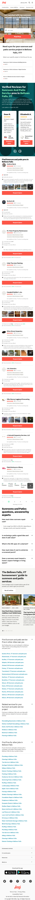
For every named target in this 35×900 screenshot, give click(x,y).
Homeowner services (7, 848)
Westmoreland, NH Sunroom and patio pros (14, 674)
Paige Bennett (6, 608)
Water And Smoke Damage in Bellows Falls (14, 821)
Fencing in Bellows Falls (9, 791)
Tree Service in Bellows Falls (10, 762)
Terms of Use (13, 892)
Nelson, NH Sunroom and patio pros (12, 697)
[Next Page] (32, 502)
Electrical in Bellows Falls (9, 732)
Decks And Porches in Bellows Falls (12, 727)
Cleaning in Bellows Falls (9, 759)
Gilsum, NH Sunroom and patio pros (12, 683)
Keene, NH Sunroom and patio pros (12, 686)
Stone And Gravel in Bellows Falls (12, 809)
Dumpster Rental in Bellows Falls (12, 803)
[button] (5, 187)
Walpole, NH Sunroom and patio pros (13, 662)
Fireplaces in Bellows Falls (10, 800)
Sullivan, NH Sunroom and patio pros (13, 695)
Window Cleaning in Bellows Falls (12, 794)
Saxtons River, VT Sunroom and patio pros (14, 654)
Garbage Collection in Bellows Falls (12, 765)
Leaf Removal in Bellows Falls (11, 812)
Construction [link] (5, 7)
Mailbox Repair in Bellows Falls (11, 806)
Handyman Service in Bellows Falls (12, 777)
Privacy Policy (21, 892)
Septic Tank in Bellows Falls (10, 788)
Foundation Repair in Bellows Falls (12, 797)
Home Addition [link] (14, 7)
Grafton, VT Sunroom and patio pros (12, 659)
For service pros (6, 853)
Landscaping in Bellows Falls (10, 786)
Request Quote (17, 193)
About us (4, 862)
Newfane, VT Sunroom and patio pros (13, 677)
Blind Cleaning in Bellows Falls (11, 824)
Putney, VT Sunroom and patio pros (12, 668)
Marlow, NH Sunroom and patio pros (12, 692)
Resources (4, 857)
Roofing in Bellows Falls (9, 783)
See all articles (9, 590)
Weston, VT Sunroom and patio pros (12, 689)
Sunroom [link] (22, 7)
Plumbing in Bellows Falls (9, 756)
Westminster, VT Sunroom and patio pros (14, 656)
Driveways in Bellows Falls (10, 818)
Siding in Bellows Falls (8, 768)
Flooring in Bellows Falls (9, 735)
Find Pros (17, 37)
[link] (5, 137)
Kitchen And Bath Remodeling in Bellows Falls (15, 724)
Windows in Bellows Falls (9, 730)
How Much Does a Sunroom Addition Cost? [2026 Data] (11, 612)
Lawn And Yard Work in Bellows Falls (13, 815)
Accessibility (17, 894)
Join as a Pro (23, 3)
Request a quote (9, 142)
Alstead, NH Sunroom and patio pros (12, 665)
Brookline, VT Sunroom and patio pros (13, 680)
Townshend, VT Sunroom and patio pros (13, 671)
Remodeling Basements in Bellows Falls (13, 721)
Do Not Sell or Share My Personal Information (17, 896)
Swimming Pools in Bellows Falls (11, 780)
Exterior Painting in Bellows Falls (11, 771)
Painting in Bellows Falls (9, 774)
